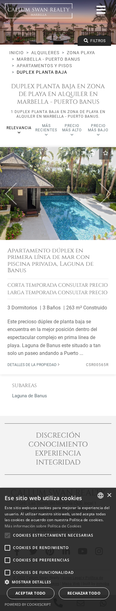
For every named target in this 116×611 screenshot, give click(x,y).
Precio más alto (72, 128)
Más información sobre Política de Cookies (43, 526)
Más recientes (46, 128)
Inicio (16, 52)
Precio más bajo (98, 128)
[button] (8, 193)
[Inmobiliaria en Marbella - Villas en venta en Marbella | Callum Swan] (39, 11)
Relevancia (19, 128)
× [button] (109, 495)
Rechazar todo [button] (84, 593)
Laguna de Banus (29, 396)
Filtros (97, 41)
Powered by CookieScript (28, 604)
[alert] (58, 549)
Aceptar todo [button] (30, 593)
